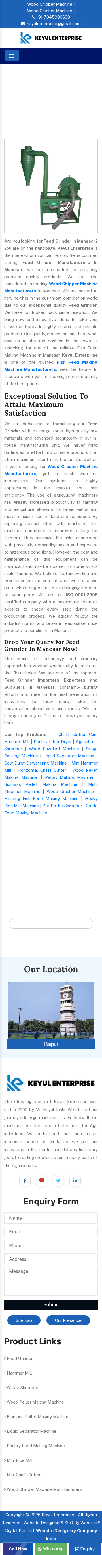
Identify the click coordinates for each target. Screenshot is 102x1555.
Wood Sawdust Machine (54, 748)
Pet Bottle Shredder (62, 805)
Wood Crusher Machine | (51, 10)
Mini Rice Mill (19, 1460)
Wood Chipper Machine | (51, 4)
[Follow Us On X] (58, 1180)
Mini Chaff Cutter (23, 1474)
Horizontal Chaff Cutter (42, 770)
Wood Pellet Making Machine (35, 1402)
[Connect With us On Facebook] (25, 1180)
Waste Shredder (22, 1387)
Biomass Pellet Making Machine (40, 784)
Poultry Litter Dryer (52, 741)
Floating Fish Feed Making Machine (41, 798)
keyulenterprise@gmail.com (53, 23)
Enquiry (87, 1548)
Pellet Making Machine (69, 777)
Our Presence (68, 1320)
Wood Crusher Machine (70, 791)
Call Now (18, 1548)
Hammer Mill (19, 1373)
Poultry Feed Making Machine (35, 1445)
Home (15, 80)
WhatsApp (53, 1548)
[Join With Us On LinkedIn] (75, 1180)
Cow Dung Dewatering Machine (35, 763)
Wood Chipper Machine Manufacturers (44, 1489)
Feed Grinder (19, 1358)
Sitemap (24, 1320)
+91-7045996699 (53, 17)
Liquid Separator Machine (69, 755)
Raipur (51, 1044)
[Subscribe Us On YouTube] (41, 1180)
